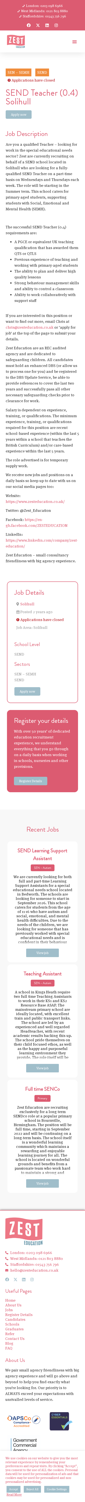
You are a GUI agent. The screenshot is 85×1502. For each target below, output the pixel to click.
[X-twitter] (38, 25)
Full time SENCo (42, 1089)
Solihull (27, 603)
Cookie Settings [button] (57, 1489)
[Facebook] (29, 25)
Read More (14, 1495)
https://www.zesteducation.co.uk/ (35, 501)
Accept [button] (13, 1489)
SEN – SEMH (25, 673)
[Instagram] (56, 25)
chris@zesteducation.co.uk (29, 327)
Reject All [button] (32, 1489)
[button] (74, 41)
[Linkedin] (47, 25)
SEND (19, 654)
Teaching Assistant (43, 973)
